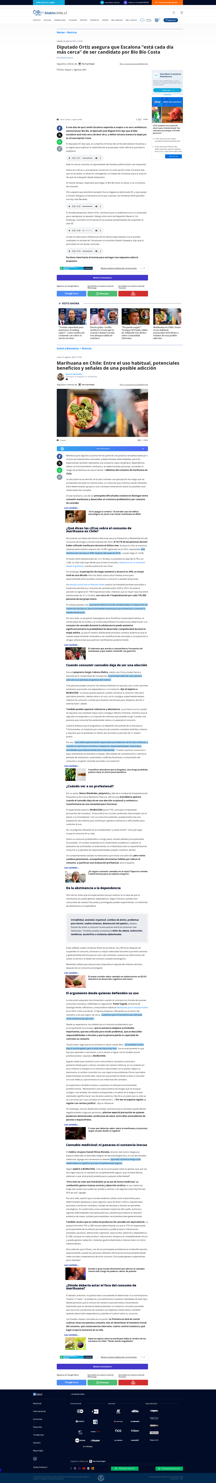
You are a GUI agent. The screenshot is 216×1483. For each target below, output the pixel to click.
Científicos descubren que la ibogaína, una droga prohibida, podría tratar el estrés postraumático (118, 770)
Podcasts (37, 20)
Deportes (83, 20)
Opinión (105, 20)
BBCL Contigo (131, 20)
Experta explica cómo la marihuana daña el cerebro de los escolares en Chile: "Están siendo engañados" (117, 1339)
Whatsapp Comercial (126, 1468)
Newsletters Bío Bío (112, 2)
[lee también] (76, 516)
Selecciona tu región (45, 2)
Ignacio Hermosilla (74, 374)
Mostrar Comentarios (102, 278)
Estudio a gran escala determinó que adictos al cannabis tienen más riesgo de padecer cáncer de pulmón (116, 1270)
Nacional (47, 20)
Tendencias (94, 20)
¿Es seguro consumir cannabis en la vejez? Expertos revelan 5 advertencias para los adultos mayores (118, 872)
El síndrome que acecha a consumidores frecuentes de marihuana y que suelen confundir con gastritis (115, 649)
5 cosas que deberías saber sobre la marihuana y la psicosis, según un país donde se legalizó (118, 1129)
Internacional (60, 20)
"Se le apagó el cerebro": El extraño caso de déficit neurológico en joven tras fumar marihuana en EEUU (114, 512)
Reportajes (38, 1450)
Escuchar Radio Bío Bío (168, 2)
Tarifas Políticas (39, 1467)
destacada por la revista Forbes (132, 1007)
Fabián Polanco (66, 57)
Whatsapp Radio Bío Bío (171, 1468)
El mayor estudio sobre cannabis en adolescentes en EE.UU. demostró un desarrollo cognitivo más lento (117, 977)
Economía (73, 20)
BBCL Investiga (117, 20)
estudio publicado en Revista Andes (87, 584)
